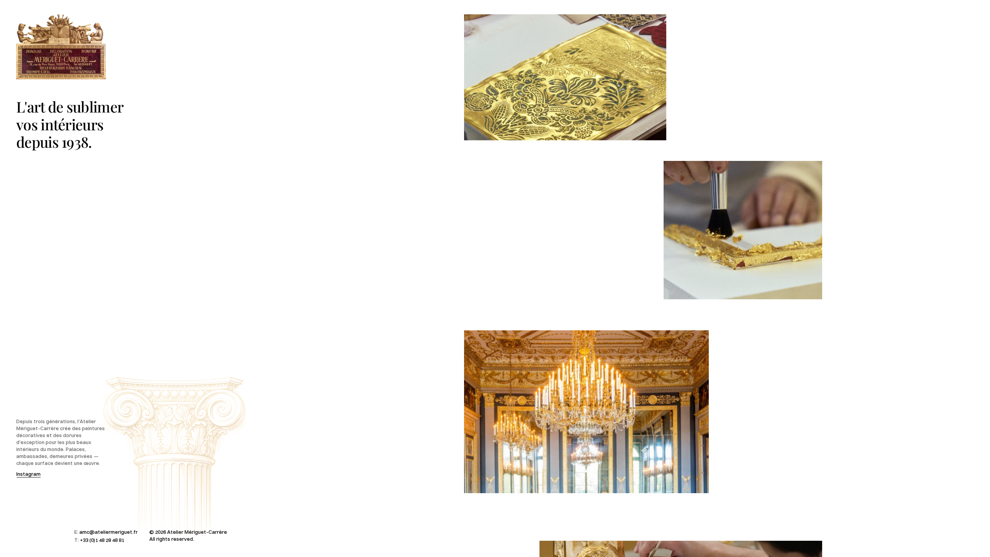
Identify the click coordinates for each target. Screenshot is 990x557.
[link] (565, 77)
